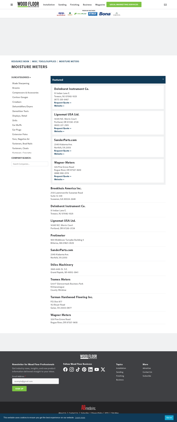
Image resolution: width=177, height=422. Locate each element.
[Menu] (11, 4)
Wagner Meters (64, 162)
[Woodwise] (61, 14)
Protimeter (58, 235)
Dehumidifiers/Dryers (22, 106)
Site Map (115, 413)
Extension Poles (20, 134)
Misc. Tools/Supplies (44, 61)
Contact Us (73, 413)
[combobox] (29, 164)
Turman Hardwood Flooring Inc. (72, 297)
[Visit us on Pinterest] (84, 369)
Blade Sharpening (20, 83)
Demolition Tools (20, 111)
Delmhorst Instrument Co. (71, 89)
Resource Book (20, 61)
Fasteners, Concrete (21, 152)
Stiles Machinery (62, 264)
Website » (59, 105)
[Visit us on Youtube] (97, 369)
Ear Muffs (17, 125)
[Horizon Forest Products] (70, 14)
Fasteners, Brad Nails (22, 143)
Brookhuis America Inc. (66, 188)
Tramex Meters (60, 279)
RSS (107, 413)
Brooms (16, 87)
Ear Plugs (16, 129)
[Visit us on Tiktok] (78, 369)
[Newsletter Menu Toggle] (165, 4)
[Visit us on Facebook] (65, 369)
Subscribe (85, 413)
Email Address (19, 376)
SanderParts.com (65, 140)
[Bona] (105, 13)
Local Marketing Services (124, 4)
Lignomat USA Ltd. (66, 114)
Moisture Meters (69, 61)
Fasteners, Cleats (20, 148)
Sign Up (19, 388)
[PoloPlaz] (80, 13)
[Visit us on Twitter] (103, 369)
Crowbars (16, 101)
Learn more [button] (80, 418)
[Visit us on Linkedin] (90, 369)
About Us (62, 413)
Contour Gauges (20, 97)
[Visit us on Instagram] (71, 369)
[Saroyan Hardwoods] (116, 14)
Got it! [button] (169, 418)
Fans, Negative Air (21, 138)
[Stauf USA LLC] (92, 14)
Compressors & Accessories (25, 92)
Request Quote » (62, 102)
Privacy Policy (97, 413)
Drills (14, 120)
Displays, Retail (19, 115)
